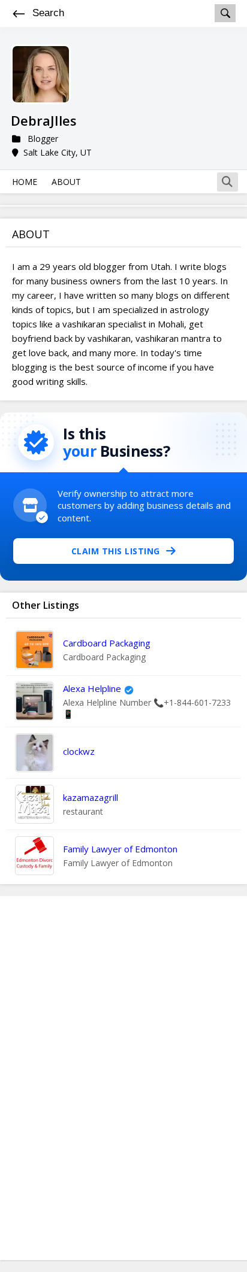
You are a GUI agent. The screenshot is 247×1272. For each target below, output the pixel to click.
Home (24, 181)
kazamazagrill (90, 797)
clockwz (79, 751)
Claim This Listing (115, 551)
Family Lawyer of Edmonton (120, 849)
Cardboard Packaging (106, 643)
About (66, 181)
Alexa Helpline (92, 688)
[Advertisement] (123, 1078)
